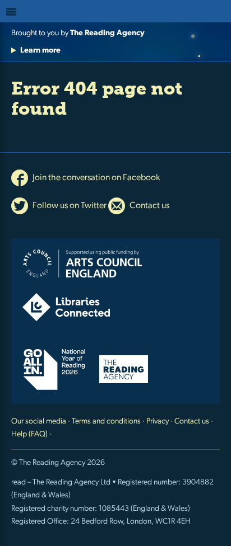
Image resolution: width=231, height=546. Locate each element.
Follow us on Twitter (69, 205)
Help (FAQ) (29, 434)
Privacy (157, 421)
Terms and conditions (106, 421)
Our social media (38, 421)
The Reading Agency (107, 33)
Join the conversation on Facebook (95, 177)
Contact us (148, 205)
